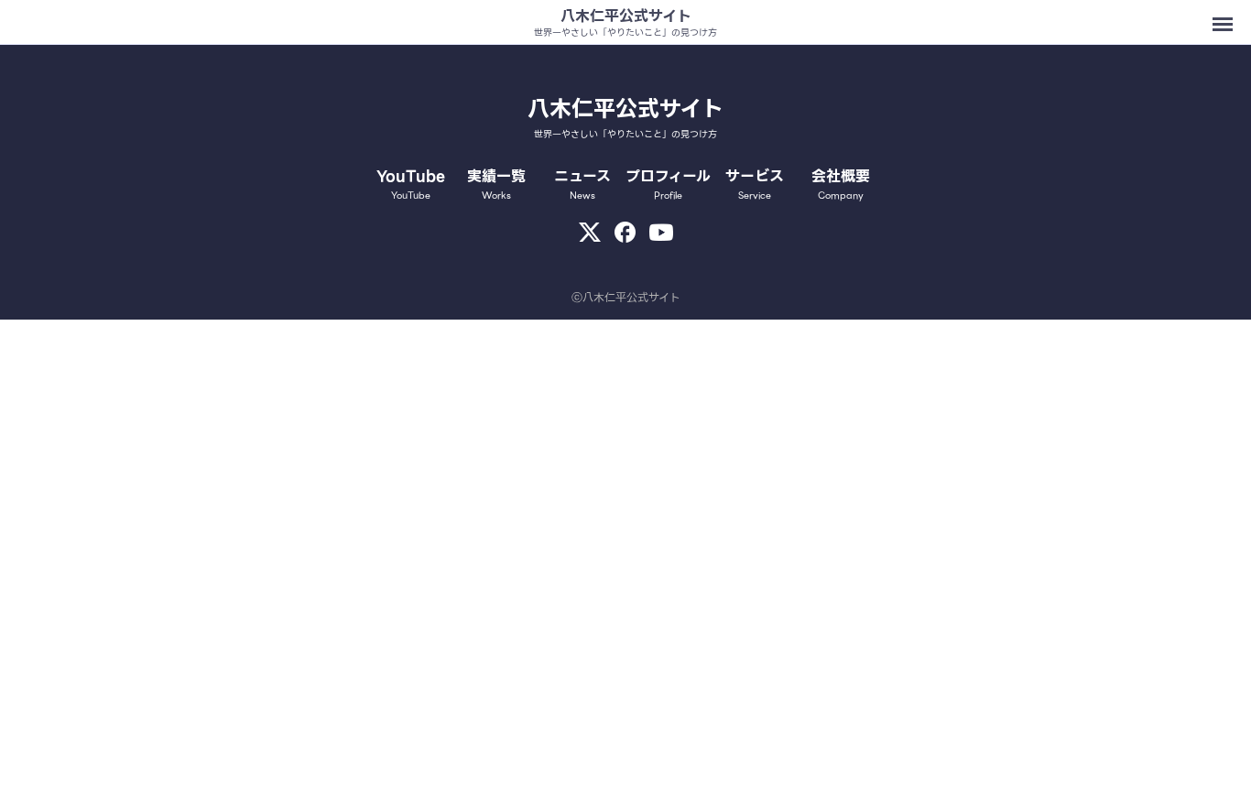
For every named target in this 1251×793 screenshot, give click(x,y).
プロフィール (668, 184)
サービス (754, 184)
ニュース (582, 184)
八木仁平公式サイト (625, 16)
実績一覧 (496, 184)
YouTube (410, 184)
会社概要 (840, 184)
